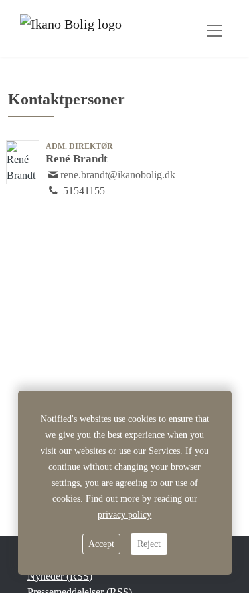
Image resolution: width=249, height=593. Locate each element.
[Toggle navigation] (214, 30)
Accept (101, 544)
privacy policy (124, 515)
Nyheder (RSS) (59, 576)
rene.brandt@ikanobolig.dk (117, 174)
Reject (149, 544)
